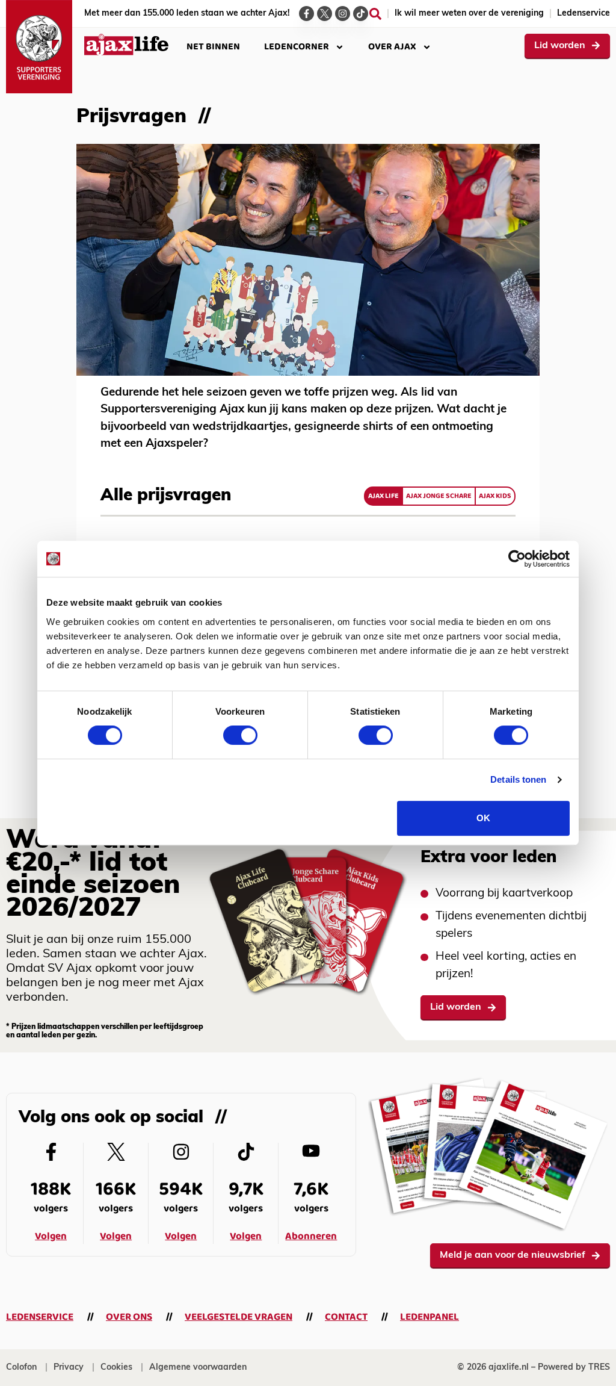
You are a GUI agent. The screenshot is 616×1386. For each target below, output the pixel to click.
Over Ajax (392, 46)
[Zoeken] (375, 14)
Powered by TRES (574, 1367)
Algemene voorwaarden (198, 1367)
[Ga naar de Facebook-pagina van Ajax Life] (306, 13)
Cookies (116, 1367)
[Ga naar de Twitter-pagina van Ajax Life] (324, 13)
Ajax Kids (495, 496)
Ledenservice (583, 13)
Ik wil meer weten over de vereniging (469, 13)
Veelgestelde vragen (238, 1317)
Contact (346, 1317)
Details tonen (518, 779)
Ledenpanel (429, 1317)
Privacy (69, 1367)
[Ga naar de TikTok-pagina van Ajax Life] (360, 13)
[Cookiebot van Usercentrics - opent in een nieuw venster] (517, 559)
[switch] (240, 735)
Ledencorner (296, 46)
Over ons (129, 1317)
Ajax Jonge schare (439, 496)
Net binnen (213, 46)
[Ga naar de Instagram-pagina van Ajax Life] (342, 13)
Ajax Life (383, 496)
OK (483, 818)
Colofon (21, 1367)
